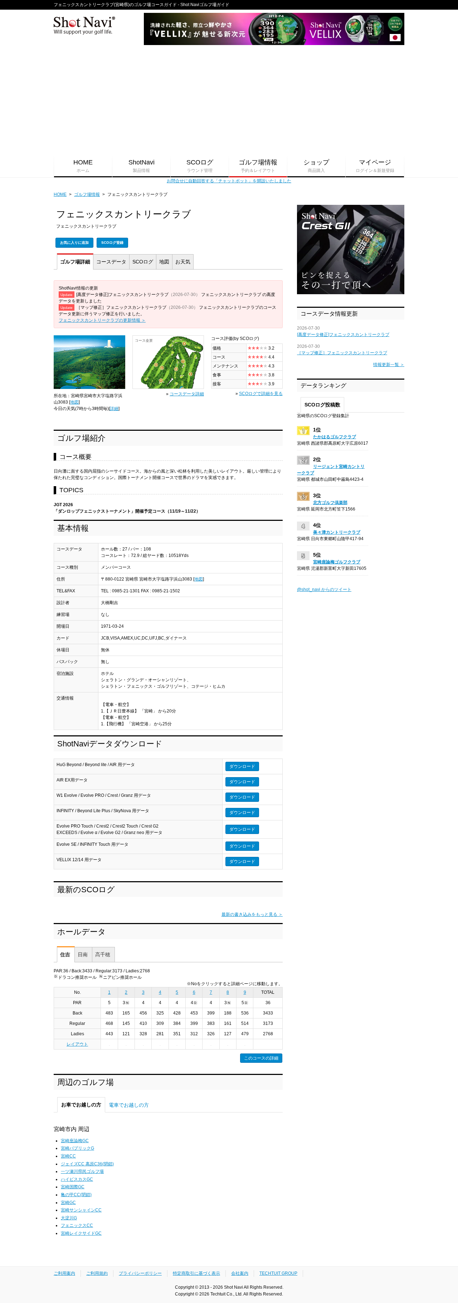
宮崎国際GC (72, 1186)
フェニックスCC (77, 1225)
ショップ (316, 166)
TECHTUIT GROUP (278, 1273)
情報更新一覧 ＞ (388, 364)
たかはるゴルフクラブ (334, 436)
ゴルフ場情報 (258, 166)
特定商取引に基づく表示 (196, 1273)
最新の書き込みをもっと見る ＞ (252, 914)
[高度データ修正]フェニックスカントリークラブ (343, 334)
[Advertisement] (229, 100)
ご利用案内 (64, 1273)
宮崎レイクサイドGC (81, 1233)
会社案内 (239, 1273)
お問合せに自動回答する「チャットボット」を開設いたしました (229, 180)
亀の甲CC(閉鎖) (76, 1194)
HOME (83, 166)
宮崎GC (68, 1202)
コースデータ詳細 (187, 393)
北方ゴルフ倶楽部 (330, 502)
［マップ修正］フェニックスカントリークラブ (342, 352)
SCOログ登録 (112, 243)
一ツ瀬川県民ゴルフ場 (82, 1171)
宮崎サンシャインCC (81, 1210)
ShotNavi (141, 166)
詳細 (75, 262)
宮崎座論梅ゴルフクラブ (336, 561)
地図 (164, 262)
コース (111, 262)
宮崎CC (68, 1156)
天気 (182, 262)
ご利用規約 (97, 1273)
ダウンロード (242, 766)
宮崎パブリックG (77, 1148)
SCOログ (199, 166)
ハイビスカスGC (77, 1179)
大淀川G (69, 1217)
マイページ (375, 166)
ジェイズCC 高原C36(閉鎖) (87, 1163)
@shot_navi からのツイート (324, 589)
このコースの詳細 (261, 1058)
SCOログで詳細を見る (261, 393)
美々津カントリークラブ (336, 532)
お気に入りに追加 (74, 243)
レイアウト (77, 1044)
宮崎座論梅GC (75, 1140)
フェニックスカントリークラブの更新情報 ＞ (102, 320)
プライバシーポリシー (140, 1273)
